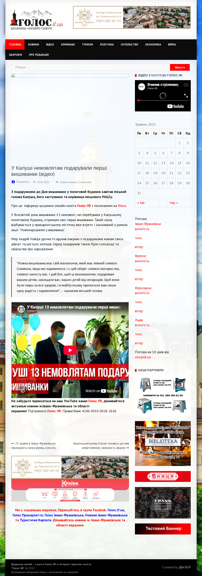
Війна (172, 44)
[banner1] (70, 467)
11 (147, 163)
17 (139, 173)
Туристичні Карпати (35, 520)
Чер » (173, 202)
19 (155, 173)
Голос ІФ (84, 205)
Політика (107, 44)
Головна (15, 44)
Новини (33, 44)
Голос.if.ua (116, 510)
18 (147, 173)
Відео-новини (69, 182)
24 (139, 183)
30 (188, 183)
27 (163, 183)
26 (155, 183)
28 (171, 183)
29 (179, 183)
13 (163, 163)
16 (188, 163)
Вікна (122, 205)
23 (188, 173)
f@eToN (185, 567)
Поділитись (22, 181)
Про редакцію (39, 54)
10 (139, 163)
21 (171, 173)
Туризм (87, 44)
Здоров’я (15, 54)
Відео (50, 44)
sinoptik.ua (143, 357)
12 (155, 163)
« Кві (140, 202)
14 (171, 163)
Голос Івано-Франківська (64, 515)
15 (179, 163)
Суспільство (129, 44)
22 (179, 173)
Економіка (153, 44)
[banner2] (132, 17)
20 (163, 173)
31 (139, 193)
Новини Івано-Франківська (106, 515)
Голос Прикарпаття (28, 515)
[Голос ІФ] (36, 19)
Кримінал (68, 44)
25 (147, 183)
